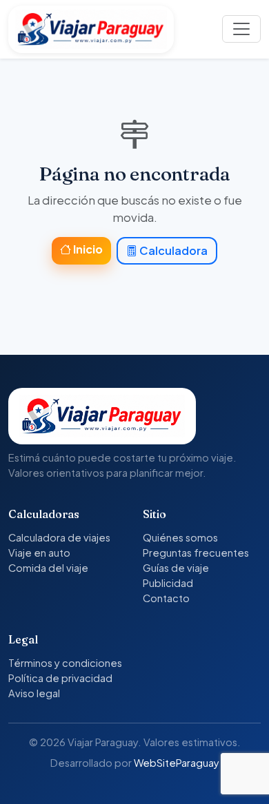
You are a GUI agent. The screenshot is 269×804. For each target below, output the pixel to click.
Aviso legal (34, 693)
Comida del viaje (48, 567)
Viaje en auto (39, 552)
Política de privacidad (60, 678)
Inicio (87, 249)
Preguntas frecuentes (196, 552)
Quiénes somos (180, 537)
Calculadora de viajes (59, 537)
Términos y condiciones (65, 663)
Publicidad (168, 583)
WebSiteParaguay (176, 762)
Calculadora (172, 250)
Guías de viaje (176, 567)
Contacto (166, 598)
